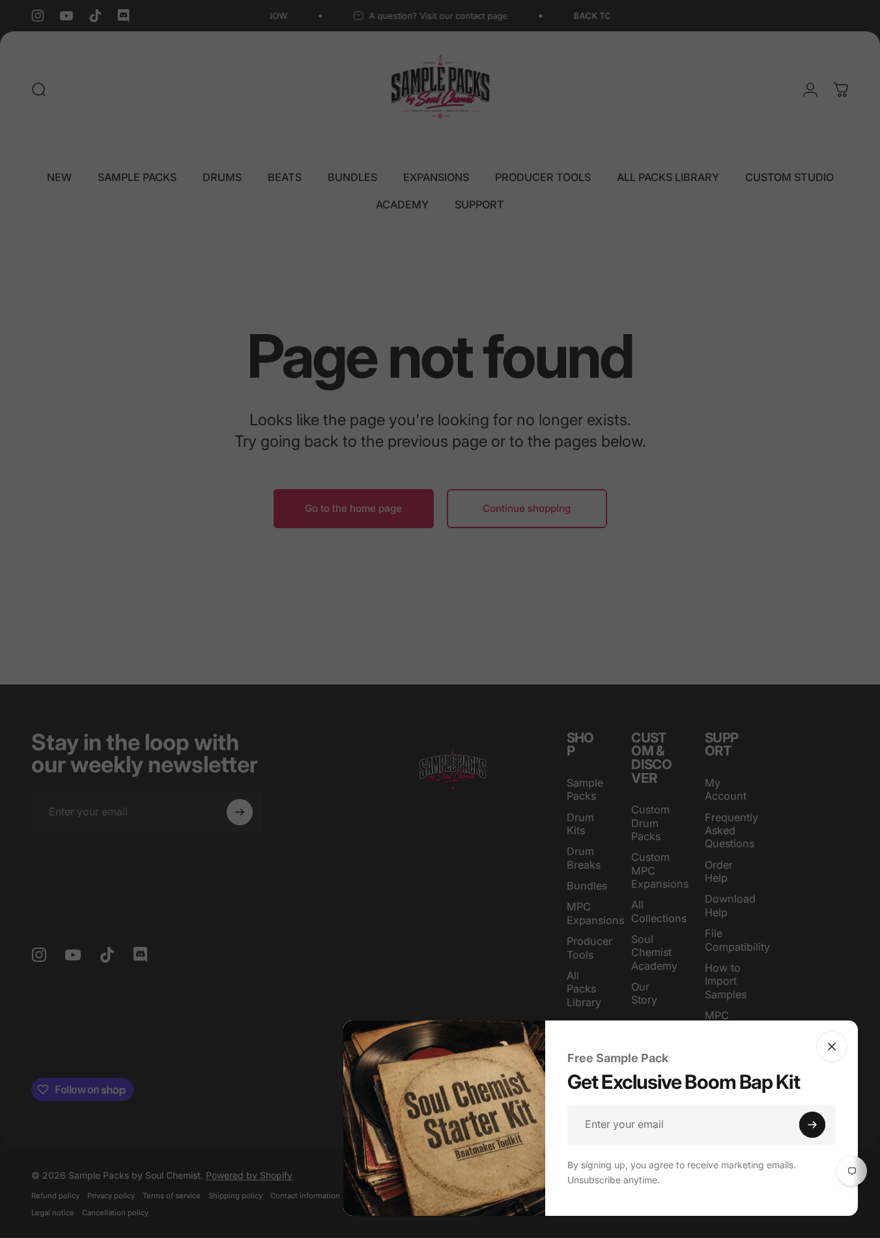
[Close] (831, 1046)
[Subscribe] (812, 1125)
